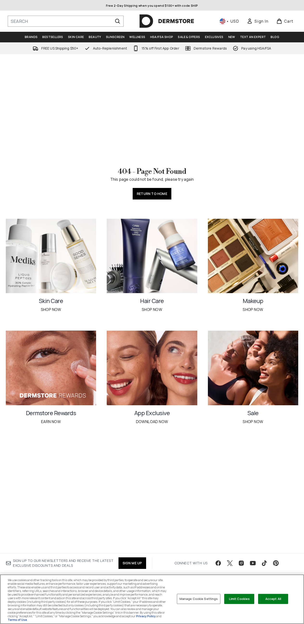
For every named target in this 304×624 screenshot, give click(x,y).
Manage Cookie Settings (199, 599)
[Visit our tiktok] (264, 563)
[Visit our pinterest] (276, 563)
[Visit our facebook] (218, 563)
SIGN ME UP (132, 563)
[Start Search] (117, 21)
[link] (257, 21)
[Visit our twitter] (230, 563)
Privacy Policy (146, 616)
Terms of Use (17, 620)
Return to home (152, 193)
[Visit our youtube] (253, 563)
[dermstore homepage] (166, 21)
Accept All (273, 599)
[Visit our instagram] (241, 563)
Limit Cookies (239, 599)
